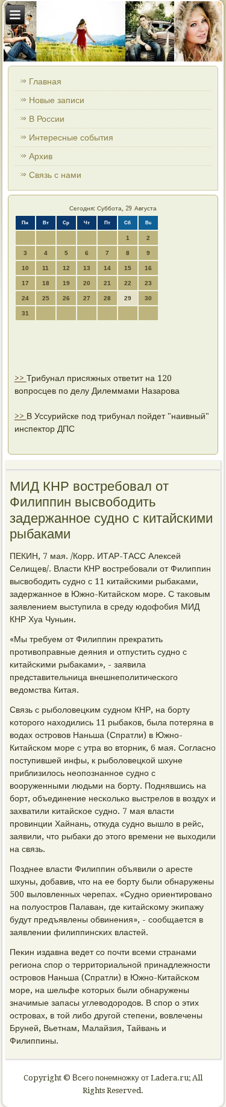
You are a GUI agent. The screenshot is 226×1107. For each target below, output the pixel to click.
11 (45, 268)
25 (45, 298)
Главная (45, 81)
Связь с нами (55, 175)
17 (25, 283)
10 (25, 268)
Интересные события (71, 137)
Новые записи (56, 100)
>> (20, 378)
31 (25, 313)
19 (66, 283)
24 (25, 298)
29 (127, 298)
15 (127, 268)
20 (86, 283)
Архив (40, 156)
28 (107, 298)
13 (86, 268)
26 (66, 298)
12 (66, 268)
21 (107, 283)
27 (86, 298)
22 (127, 283)
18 (45, 283)
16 (148, 268)
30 (148, 298)
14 (107, 268)
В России (46, 119)
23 (148, 283)
